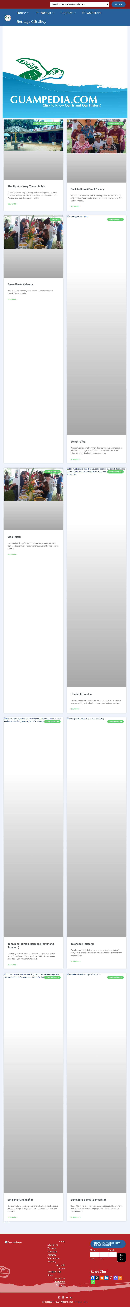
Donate (61, 1268)
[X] (97, 1278)
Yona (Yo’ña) (78, 441)
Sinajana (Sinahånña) (20, 1199)
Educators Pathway (52, 1246)
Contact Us (59, 1278)
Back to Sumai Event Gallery (87, 189)
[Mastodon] (115, 1278)
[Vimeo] (67, 1297)
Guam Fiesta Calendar (21, 284)
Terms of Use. (81, 1302)
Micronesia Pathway (53, 1260)
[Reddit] (102, 1278)
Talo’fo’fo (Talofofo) (82, 943)
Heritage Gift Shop (54, 1273)
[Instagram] (63, 1297)
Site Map (60, 1285)
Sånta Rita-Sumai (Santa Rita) (88, 1199)
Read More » (12, 204)
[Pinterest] (111, 1278)
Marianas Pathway (52, 1253)
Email (112, 1250)
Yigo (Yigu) (14, 536)
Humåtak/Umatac (81, 694)
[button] (118, 4)
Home (62, 1241)
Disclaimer (59, 1281)
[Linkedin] (106, 1278)
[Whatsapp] (93, 1282)
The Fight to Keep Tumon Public (26, 186)
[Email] (71, 1297)
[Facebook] (93, 1278)
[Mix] (120, 1278)
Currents (60, 1265)
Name (94, 1250)
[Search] (107, 4)
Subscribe (121, 1257)
